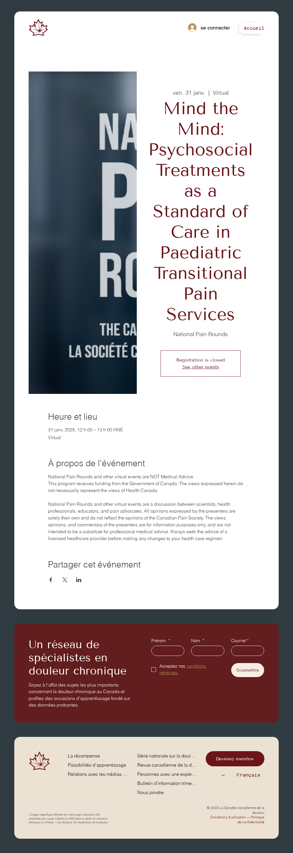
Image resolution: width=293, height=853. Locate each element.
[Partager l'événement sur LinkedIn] (79, 580)
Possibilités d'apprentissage (97, 765)
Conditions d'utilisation (228, 817)
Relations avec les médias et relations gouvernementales (98, 774)
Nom (197, 640)
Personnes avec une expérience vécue (167, 774)
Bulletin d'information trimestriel (167, 783)
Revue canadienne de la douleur (167, 765)
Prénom (160, 640)
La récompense (84, 756)
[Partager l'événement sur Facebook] (51, 580)
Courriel (240, 640)
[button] (254, 28)
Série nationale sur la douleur (167, 756)
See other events (200, 367)
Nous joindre (150, 792)
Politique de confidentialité (250, 819)
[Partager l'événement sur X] (65, 580)
